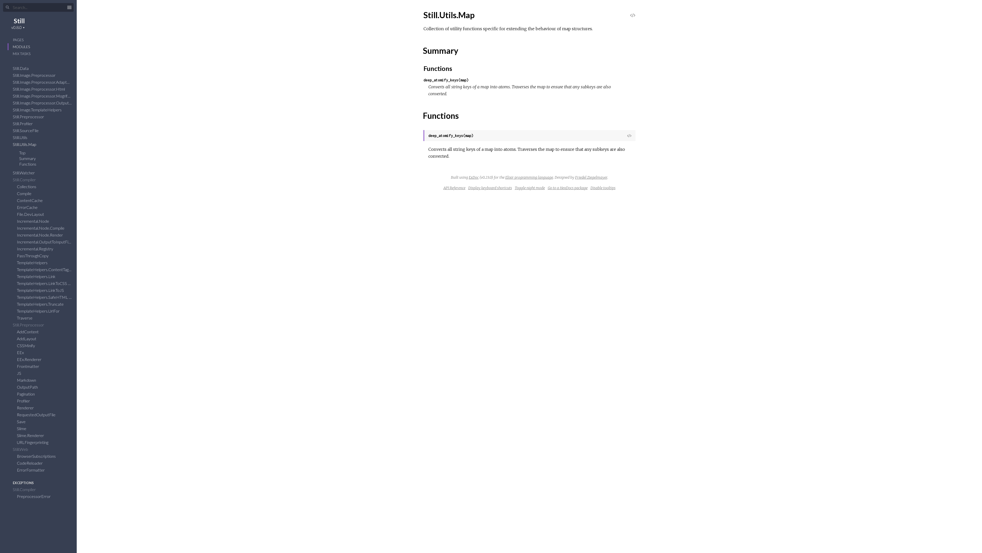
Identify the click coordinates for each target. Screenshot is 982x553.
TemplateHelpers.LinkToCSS (42, 283)
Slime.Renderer (31, 435)
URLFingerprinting (33, 442)
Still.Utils (20, 137)
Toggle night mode (530, 188)
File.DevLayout (31, 214)
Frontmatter (28, 366)
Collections (27, 186)
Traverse (25, 317)
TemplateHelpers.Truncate (40, 304)
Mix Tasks (21, 53)
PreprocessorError (34, 496)
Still (19, 21)
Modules (21, 47)
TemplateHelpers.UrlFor (38, 311)
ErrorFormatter (31, 469)
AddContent (28, 331)
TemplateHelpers (32, 262)
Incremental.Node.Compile (41, 228)
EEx (21, 352)
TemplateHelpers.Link (36, 276)
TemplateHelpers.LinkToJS (41, 290)
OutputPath (28, 387)
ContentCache (30, 200)
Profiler (24, 400)
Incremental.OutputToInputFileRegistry (51, 241)
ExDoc (474, 177)
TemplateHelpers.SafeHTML (43, 297)
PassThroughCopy (33, 255)
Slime (22, 428)
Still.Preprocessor (29, 116)
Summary (27, 158)
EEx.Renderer (29, 359)
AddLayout (27, 338)
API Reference (454, 188)
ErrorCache (27, 207)
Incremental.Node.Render (40, 234)
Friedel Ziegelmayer (591, 177)
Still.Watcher (24, 172)
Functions (28, 164)
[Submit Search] (7, 7)
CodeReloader (30, 463)
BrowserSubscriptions (37, 456)
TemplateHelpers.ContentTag (43, 269)
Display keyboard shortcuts (490, 188)
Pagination (26, 393)
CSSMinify (26, 345)
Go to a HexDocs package (568, 188)
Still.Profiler (23, 123)
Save (21, 421)
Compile (24, 193)
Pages (18, 40)
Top (22, 152)
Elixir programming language (529, 177)
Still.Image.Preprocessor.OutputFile (44, 102)
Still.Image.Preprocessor (34, 75)
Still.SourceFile (26, 130)
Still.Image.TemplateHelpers (37, 109)
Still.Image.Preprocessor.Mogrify (41, 95)
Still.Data (21, 68)
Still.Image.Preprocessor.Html (39, 89)
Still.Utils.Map (25, 144)
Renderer (26, 407)
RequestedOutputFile (36, 414)
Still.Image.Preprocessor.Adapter (42, 82)
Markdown (27, 380)
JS (19, 373)
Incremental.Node (33, 221)
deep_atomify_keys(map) (445, 80)
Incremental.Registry (35, 248)
